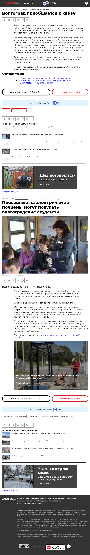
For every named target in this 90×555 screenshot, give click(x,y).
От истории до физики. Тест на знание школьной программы (34, 149)
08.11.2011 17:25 (7, 9)
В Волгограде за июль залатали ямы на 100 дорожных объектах (35, 456)
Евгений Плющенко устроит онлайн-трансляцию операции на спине (37, 134)
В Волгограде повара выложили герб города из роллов (46, 78)
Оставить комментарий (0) (70, 92)
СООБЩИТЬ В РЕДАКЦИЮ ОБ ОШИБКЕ (30, 504)
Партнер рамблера (37, 546)
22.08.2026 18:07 (8, 199)
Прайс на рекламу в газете (36, 498)
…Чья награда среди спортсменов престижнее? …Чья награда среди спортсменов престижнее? (47, 142)
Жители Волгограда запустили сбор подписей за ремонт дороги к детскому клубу (42, 448)
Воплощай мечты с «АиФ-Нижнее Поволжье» (28, 157)
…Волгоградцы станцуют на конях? (36, 83)
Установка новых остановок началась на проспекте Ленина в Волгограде (49, 377)
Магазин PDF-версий (24, 501)
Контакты (20, 498)
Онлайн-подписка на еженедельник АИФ (49, 501)
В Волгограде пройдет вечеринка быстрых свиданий (45, 80)
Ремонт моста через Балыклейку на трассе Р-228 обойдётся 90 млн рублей (40, 441)
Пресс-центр (71, 498)
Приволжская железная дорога (13, 275)
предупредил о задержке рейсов (61, 335)
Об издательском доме (56, 498)
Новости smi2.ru (10, 192)
